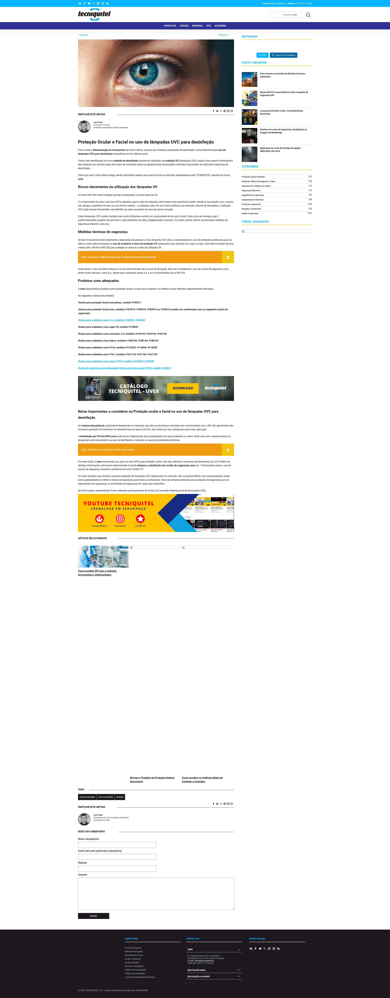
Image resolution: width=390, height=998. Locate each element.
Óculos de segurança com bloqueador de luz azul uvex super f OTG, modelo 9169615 (124, 368)
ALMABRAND (141, 990)
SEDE (190, 949)
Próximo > (223, 35)
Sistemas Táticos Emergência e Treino (258, 181)
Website (82, 862)
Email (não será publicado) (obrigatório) (100, 850)
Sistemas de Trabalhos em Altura (256, 186)
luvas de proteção (105, 797)
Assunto (82, 874)
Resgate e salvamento (251, 209)
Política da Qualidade (135, 973)
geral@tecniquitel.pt (276, 3)
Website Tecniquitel (134, 951)
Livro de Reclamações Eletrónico (140, 977)
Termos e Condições (134, 966)
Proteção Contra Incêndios (253, 177)
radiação (120, 797)
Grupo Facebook (132, 959)
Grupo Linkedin (132, 962)
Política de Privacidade (135, 970)
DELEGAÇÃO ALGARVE (199, 976)
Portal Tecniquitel (133, 948)
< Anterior (83, 35)
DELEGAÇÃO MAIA (196, 970)
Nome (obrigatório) (88, 839)
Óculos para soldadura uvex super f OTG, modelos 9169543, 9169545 (116, 361)
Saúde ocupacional (120, 127)
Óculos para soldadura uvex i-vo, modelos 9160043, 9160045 (111, 320)
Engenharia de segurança (253, 195)
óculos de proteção (87, 797)
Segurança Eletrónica (251, 190)
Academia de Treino (134, 955)
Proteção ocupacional (103, 127)
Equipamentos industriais (253, 200)
